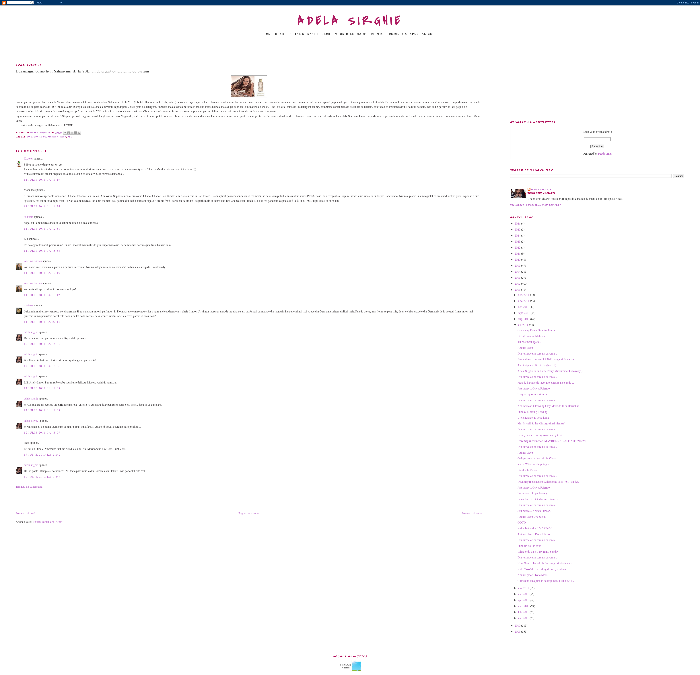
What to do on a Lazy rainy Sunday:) (539, 551)
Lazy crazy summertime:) (532, 394)
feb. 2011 (524, 612)
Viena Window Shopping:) (533, 464)
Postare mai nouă (25, 513)
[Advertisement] (350, 50)
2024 (518, 235)
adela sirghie (31, 332)
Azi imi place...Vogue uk (532, 516)
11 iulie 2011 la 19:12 (42, 295)
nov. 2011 (524, 301)
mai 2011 (524, 594)
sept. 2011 (524, 313)
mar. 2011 (524, 606)
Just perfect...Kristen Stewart (534, 511)
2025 (518, 229)
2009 (518, 631)
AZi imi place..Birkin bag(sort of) (537, 365)
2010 (518, 625)
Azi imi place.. (526, 347)
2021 (518, 253)
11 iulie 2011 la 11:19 (42, 179)
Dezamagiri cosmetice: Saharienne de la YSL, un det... (549, 481)
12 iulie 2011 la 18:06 (42, 344)
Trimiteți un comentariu (29, 486)
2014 (518, 271)
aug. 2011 (524, 319)
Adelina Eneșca (33, 261)
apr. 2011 (524, 600)
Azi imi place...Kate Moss (532, 575)
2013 (518, 277)
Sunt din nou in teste (529, 546)
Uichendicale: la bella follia (533, 417)
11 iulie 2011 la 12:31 (42, 228)
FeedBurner (605, 153)
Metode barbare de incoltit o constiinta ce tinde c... (546, 382)
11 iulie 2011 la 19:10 (42, 273)
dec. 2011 (524, 295)
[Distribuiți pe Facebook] (75, 133)
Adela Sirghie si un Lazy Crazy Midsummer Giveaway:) (550, 371)
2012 (518, 283)
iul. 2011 (523, 325)
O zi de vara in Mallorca (531, 336)
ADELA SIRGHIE (350, 20)
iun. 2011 (524, 588)
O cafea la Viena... (528, 470)
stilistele (28, 217)
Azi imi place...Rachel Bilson (534, 534)
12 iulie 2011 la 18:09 (42, 432)
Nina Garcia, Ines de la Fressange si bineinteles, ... (546, 563)
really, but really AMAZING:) (535, 528)
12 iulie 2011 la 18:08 (42, 388)
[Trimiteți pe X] (72, 133)
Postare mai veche (472, 513)
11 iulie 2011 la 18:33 (42, 250)
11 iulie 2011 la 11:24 (42, 206)
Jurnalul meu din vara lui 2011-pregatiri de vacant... (547, 359)
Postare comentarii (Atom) (48, 522)
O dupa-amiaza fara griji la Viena (537, 458)
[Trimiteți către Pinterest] (79, 133)
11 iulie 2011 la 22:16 (42, 322)
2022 (518, 247)
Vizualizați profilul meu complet (535, 204)
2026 (518, 223)
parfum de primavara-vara (46, 136)
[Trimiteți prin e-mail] (65, 133)
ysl (70, 136)
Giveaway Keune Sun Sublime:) (536, 330)
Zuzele (28, 158)
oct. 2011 (524, 307)
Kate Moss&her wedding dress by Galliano (542, 569)
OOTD (522, 522)
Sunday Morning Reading (532, 412)
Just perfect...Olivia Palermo (534, 388)
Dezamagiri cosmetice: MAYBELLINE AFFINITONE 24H (553, 441)
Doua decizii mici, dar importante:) (537, 499)
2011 (518, 289)
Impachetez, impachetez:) (532, 493)
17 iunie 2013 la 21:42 (42, 454)
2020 (518, 259)
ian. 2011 (524, 618)
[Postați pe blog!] (68, 133)
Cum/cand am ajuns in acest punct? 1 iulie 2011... (546, 580)
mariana (28, 305)
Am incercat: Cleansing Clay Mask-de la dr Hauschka (548, 406)
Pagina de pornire (248, 513)
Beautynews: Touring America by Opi (540, 435)
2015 (518, 265)
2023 (518, 241)
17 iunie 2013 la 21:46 (42, 477)
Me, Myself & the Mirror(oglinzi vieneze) (541, 423)
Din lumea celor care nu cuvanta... (537, 353)
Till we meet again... (529, 342)
